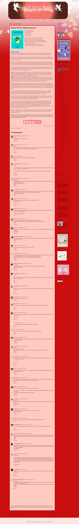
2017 (59, 90)
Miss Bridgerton (16, 398)
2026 (59, 74)
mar (14, 322)
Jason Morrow (40, 521)
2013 (59, 158)
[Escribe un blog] (24, 128)
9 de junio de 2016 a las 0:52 (27, 433)
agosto (61, 101)
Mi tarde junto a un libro (18, 433)
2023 (59, 80)
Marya (65, 222)
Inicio (33, 513)
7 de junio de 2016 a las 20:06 (21, 386)
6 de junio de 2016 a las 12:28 (25, 178)
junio (61, 104)
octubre (61, 97)
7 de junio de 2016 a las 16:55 (21, 368)
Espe (14, 156)
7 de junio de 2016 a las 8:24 (20, 329)
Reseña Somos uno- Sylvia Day (64, 143)
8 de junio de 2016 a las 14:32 (27, 424)
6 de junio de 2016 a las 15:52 (21, 218)
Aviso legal (58, 20)
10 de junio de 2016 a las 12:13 (22, 469)
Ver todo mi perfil (60, 229)
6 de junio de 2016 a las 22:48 (22, 303)
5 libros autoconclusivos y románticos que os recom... (64, 111)
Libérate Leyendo (17, 178)
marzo (61, 148)
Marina (15, 198)
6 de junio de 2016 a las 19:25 (22, 253)
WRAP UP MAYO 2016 (63, 122)
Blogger (51, 521)
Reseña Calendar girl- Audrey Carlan (63, 183)
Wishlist (44, 20)
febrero (61, 150)
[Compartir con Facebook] (27, 128)
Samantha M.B (16, 346)
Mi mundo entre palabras (18, 236)
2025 (59, 76)
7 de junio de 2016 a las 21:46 (24, 398)
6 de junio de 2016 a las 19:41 (26, 263)
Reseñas (23, 20)
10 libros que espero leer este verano (64, 114)
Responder (15, 141)
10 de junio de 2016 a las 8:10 (22, 453)
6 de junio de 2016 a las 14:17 (22, 208)
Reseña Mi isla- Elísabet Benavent (63, 137)
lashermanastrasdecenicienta (19, 479)
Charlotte (15, 453)
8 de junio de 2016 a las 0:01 (22, 408)
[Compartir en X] (25, 128)
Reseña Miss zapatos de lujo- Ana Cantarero (64, 128)
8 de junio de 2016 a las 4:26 (21, 417)
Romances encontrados (18, 263)
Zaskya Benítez (16, 377)
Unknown (15, 417)
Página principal (15, 20)
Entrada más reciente (14, 513)
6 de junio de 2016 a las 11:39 (22, 144)
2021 (59, 83)
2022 (59, 81)
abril (60, 147)
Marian (15, 227)
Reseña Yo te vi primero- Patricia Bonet (62, 197)
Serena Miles (16, 285)
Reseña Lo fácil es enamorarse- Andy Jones (64, 116)
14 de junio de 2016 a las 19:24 (29, 479)
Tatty (15, 329)
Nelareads (15, 337)
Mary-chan (16, 144)
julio (60, 102)
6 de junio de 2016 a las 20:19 (23, 285)
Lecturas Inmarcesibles (18, 443)
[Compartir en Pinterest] (28, 128)
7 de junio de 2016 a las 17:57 (24, 377)
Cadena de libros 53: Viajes (63, 130)
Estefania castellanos (17, 135)
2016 (59, 92)
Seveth (15, 368)
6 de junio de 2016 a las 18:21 (27, 236)
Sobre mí (37, 20)
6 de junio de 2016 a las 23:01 (22, 312)
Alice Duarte (16, 273)
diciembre (61, 94)
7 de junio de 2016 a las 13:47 (22, 337)
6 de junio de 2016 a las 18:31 (22, 245)
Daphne (15, 386)
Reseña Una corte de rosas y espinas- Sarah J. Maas (63, 119)
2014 (59, 156)
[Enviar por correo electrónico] (23, 128)
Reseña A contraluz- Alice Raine (63, 107)
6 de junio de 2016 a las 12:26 (25, 163)
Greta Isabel (16, 408)
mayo (61, 145)
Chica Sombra (16, 297)
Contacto (51, 20)
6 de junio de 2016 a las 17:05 (21, 227)
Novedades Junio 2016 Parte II (64, 121)
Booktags (30, 20)
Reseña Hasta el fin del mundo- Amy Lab (64, 125)
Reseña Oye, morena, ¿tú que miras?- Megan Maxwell (63, 190)
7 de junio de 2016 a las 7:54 (20, 322)
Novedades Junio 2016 (63, 141)
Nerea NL (15, 189)
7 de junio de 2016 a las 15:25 (24, 346)
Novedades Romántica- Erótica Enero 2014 (63, 205)
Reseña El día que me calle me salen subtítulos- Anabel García (63, 212)
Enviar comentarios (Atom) (18, 515)
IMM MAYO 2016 (62, 131)
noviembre (61, 95)
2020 (59, 85)
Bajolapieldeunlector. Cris (18, 424)
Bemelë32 (15, 208)
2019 (59, 87)
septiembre (61, 99)
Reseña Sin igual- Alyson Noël (64, 108)
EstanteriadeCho (17, 356)
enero (61, 152)
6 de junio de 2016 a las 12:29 (22, 189)
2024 (59, 78)
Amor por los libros (17, 163)
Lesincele (15, 245)
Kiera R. (15, 218)
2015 (59, 154)
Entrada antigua (51, 513)
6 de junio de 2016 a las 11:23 (26, 135)
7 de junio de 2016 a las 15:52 (24, 356)
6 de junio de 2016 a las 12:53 (21, 198)
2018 (59, 89)
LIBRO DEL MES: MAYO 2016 (63, 139)
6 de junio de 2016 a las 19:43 (23, 273)
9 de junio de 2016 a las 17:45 (26, 443)
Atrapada (15, 469)
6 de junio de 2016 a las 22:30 (24, 297)
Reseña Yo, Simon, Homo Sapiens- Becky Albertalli (64, 134)
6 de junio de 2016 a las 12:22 (20, 156)
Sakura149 (15, 303)
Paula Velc (15, 253)
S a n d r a (15, 312)
